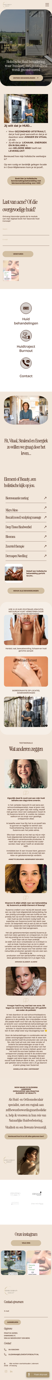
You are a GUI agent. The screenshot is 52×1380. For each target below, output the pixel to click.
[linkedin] (11, 1372)
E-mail (5, 240)
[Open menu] (47, 5)
